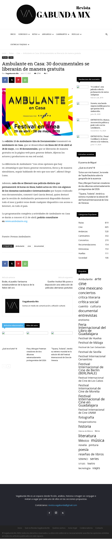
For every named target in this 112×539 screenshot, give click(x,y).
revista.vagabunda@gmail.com (62, 505)
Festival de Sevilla (89, 351)
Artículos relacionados (13, 325)
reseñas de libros (91, 454)
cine (29, 246)
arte (98, 278)
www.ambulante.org (16, 221)
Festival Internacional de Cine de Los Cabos (91, 379)
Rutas (34, 34)
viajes (96, 468)
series (94, 458)
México (83, 440)
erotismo (83, 319)
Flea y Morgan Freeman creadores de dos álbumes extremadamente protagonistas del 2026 (94, 186)
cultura (95, 306)
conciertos (87, 292)
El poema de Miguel (87, 162)
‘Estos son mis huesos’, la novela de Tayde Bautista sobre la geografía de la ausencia (93, 175)
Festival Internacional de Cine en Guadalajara (91, 400)
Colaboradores (86, 528)
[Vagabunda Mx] (56, 14)
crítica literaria (89, 297)
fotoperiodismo (87, 421)
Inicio (13, 34)
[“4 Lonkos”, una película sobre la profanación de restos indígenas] (82, 89)
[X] (12, 80)
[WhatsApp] (25, 80)
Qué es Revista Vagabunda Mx (37, 528)
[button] (106, 34)
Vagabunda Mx (12, 73)
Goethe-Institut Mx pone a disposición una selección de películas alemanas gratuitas (59, 284)
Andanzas (46, 34)
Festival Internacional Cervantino (91, 358)
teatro (91, 463)
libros (97, 431)
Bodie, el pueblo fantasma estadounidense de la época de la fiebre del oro (18, 284)
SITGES (81, 463)
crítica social (88, 301)
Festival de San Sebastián (91, 347)
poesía (83, 449)
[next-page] (8, 366)
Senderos (23, 34)
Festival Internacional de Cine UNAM (91, 411)
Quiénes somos (58, 528)
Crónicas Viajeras (18, 44)
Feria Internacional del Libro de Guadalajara (92, 329)
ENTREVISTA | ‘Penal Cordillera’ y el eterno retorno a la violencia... (100, 139)
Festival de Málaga (90, 342)
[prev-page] (4, 366)
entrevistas (87, 315)
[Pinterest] (18, 80)
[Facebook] (5, 80)
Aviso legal (72, 528)
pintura (93, 445)
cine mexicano (90, 288)
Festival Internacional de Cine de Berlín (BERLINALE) (90, 368)
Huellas (75, 34)
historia (84, 426)
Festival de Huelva (90, 338)
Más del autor (32, 325)
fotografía (86, 417)
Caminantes (61, 34)
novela (82, 445)
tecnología (84, 468)
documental (39, 246)
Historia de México (85, 431)
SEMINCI (83, 458)
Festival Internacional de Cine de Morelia (89, 388)
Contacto (99, 528)
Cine (18, 53)
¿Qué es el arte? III (9, 349)
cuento (83, 306)
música (97, 440)
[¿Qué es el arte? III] (12, 339)
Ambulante (20, 246)
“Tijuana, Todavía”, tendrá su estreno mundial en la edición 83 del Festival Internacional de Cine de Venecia (61, 354)
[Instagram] (56, 512)
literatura (87, 435)
